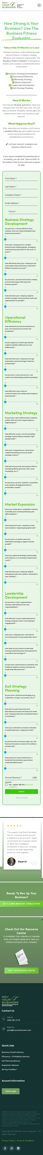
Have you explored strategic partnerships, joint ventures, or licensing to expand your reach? (21, 558)
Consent (8, 782)
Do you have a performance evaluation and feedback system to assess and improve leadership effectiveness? (21, 667)
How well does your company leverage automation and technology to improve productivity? (19, 361)
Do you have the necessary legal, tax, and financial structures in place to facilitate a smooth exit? (21, 744)
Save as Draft (21, 798)
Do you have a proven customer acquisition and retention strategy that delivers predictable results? (21, 485)
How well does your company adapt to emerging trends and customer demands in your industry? (21, 574)
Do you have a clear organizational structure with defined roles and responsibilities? (18, 604)
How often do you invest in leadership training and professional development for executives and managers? (21, 651)
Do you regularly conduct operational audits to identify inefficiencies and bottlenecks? (19, 345)
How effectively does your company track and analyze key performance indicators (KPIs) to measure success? (20, 265)
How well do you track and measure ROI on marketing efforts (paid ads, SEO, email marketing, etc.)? (21, 469)
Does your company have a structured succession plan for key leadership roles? (21, 636)
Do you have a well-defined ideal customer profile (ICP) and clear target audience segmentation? (21, 420)
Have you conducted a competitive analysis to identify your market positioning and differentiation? (21, 511)
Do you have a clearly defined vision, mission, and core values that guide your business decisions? (20, 231)
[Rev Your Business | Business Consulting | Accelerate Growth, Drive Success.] (13, 5)
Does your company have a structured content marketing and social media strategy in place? (19, 452)
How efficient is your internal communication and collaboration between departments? (21, 393)
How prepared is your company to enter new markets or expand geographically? (21, 527)
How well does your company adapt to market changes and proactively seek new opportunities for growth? (21, 298)
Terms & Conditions (25, 1140)
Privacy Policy (8, 1140)
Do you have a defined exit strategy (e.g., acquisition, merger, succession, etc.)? (20, 696)
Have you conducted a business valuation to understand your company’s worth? (20, 729)
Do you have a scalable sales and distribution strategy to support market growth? (19, 541)
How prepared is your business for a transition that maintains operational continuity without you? (19, 760)
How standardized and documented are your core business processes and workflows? (20, 328)
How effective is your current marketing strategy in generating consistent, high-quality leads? (20, 436)
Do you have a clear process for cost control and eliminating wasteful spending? (21, 377)
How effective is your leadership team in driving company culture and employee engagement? (20, 621)
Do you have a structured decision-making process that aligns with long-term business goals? (21, 282)
